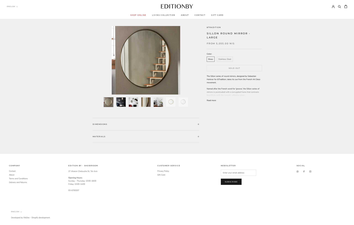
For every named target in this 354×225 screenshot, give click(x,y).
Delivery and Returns (18, 182)
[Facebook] (304, 171)
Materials (99, 136)
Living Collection (163, 15)
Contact (200, 15)
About (185, 15)
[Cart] (345, 6)
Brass (210, 59)
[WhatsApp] (298, 171)
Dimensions (100, 124)
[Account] (333, 6)
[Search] (339, 6)
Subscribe (231, 182)
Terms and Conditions (18, 178)
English (11, 6)
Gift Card (217, 15)
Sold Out (234, 68)
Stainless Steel (224, 59)
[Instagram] (310, 171)
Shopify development (41, 217)
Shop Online (138, 15)
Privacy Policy (163, 171)
